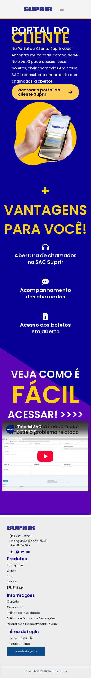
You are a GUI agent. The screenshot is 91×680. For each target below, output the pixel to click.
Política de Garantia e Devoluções (31, 618)
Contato (13, 602)
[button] (45, 92)
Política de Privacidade (23, 613)
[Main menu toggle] (62, 9)
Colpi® (11, 571)
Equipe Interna (20, 644)
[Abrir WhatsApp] (79, 666)
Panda (12, 582)
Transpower (15, 565)
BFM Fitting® (15, 588)
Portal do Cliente (21, 638)
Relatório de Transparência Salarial (32, 624)
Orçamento (15, 607)
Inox (10, 576)
